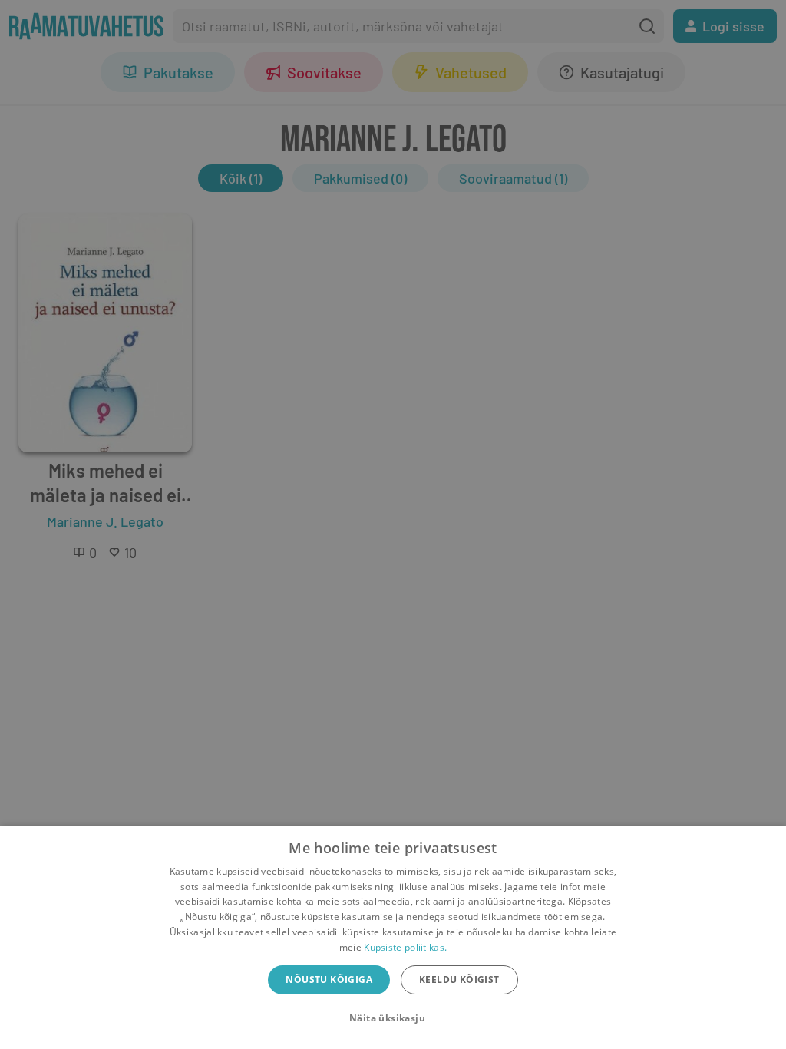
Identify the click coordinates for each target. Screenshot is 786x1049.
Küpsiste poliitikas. (405, 947)
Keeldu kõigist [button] (459, 979)
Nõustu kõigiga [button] (329, 979)
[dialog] (393, 937)
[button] (393, 1018)
